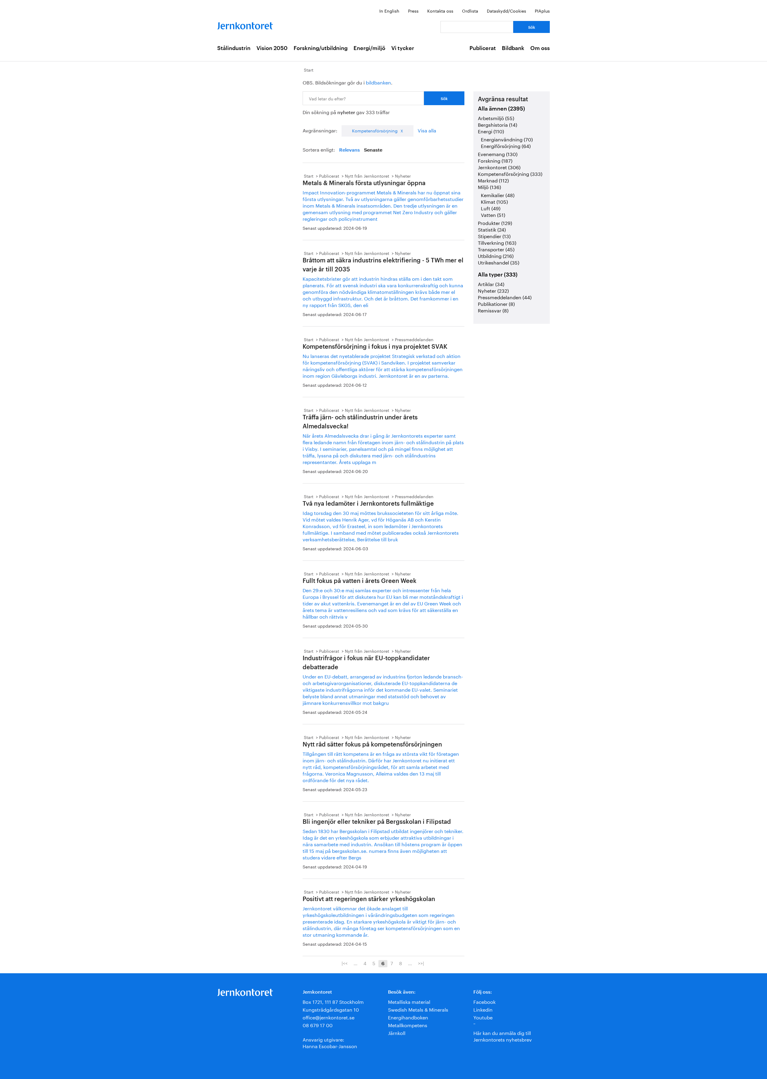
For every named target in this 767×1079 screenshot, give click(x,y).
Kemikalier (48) (497, 194)
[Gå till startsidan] (245, 24)
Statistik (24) (492, 229)
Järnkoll (396, 1032)
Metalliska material (409, 1001)
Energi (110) (491, 131)
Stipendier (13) (494, 235)
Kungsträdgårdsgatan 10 (331, 1009)
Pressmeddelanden (414, 339)
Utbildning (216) (496, 255)
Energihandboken (408, 1017)
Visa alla (427, 130)
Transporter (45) (496, 249)
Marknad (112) (493, 180)
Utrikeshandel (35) (498, 262)
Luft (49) (490, 207)
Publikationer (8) (496, 303)
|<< (345, 962)
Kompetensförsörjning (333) (510, 173)
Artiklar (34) (491, 283)
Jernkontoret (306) (499, 166)
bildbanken (378, 82)
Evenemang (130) (497, 153)
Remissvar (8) (493, 310)
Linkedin (483, 1009)
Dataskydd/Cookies (506, 10)
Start (308, 69)
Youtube (483, 1017)
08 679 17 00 (318, 1024)
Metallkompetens (407, 1024)
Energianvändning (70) (507, 139)
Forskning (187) (495, 160)
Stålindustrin (233, 48)
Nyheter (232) (493, 290)
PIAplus (542, 10)
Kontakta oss (440, 10)
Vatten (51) (493, 214)
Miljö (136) (489, 186)
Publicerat (482, 48)
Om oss (540, 48)
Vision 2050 (272, 48)
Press (413, 10)
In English (389, 10)
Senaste (373, 150)
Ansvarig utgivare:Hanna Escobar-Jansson (330, 1042)
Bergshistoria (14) (497, 124)
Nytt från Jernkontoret (367, 175)
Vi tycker (402, 48)
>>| (421, 962)
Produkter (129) (495, 222)
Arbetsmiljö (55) (496, 117)
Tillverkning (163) (497, 242)
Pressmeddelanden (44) (505, 296)
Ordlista (470, 10)
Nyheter (403, 175)
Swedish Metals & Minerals (418, 1009)
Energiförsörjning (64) (506, 145)
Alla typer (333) (497, 274)
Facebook (484, 1001)
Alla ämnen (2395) (501, 108)
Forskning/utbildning (321, 48)
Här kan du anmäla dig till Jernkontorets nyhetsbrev (502, 1036)
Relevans (349, 150)
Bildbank (513, 48)
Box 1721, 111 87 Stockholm (333, 1001)
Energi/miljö (369, 48)
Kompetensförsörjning (375, 130)
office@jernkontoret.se (328, 1017)
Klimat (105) (494, 201)
